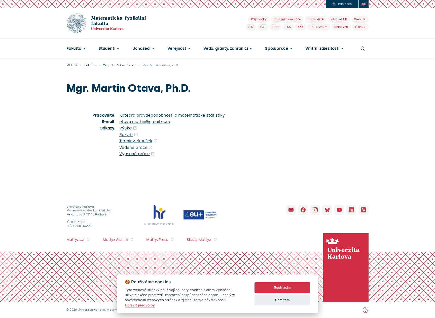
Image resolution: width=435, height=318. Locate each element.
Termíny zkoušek (135, 141)
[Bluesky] (327, 210)
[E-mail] (291, 210)
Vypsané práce (134, 153)
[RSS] (363, 210)
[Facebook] (303, 210)
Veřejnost (176, 49)
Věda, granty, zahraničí (225, 49)
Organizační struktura (119, 65)
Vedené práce (133, 147)
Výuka (125, 128)
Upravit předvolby (140, 305)
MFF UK (71, 65)
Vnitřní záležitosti (322, 49)
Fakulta (73, 49)
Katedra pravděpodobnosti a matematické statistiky (172, 115)
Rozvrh (126, 134)
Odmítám (282, 300)
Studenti (106, 49)
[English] (363, 4)
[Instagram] (315, 210)
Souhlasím (282, 287)
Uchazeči (141, 49)
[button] (75, 48)
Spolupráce (276, 49)
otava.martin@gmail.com (144, 121)
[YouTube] (339, 210)
